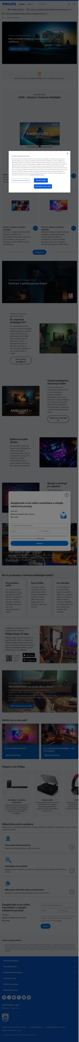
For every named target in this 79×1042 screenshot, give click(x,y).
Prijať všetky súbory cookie (42, 186)
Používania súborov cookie (36, 175)
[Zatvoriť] (66, 153)
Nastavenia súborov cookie (20, 180)
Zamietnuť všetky (40, 180)
